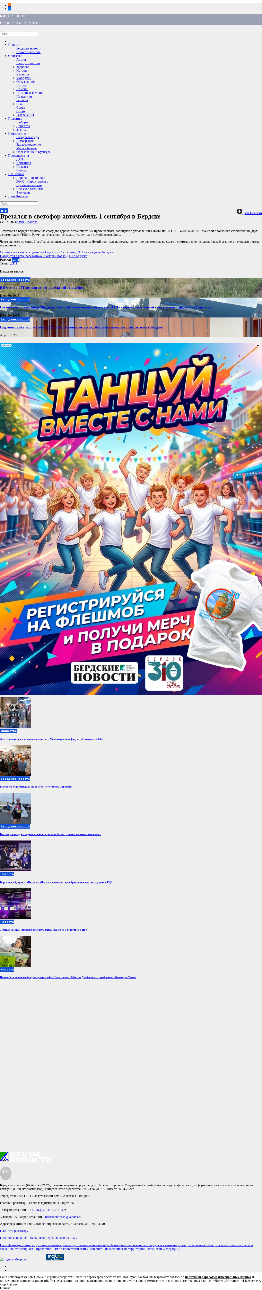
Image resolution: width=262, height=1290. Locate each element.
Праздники (24, 96)
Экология (23, 192)
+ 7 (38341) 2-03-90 (40, 1210)
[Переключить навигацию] (1, 30)
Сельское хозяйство (30, 189)
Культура (22, 74)
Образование (25, 81)
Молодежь (23, 78)
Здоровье (22, 67)
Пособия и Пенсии (29, 92)
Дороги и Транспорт (30, 177)
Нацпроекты (17, 133)
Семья (20, 107)
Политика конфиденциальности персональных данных (38, 1237)
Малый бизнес (26, 148)
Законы (21, 129)
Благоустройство (28, 63)
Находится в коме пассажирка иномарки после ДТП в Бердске (43, 256)
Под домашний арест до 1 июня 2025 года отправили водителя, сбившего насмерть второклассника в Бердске (81, 327)
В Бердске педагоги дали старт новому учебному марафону (36, 786)
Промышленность (29, 185)
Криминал (23, 163)
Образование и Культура (33, 152)
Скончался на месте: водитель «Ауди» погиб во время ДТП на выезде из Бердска (56, 252)
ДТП (19, 159)
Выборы (22, 122)
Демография (25, 141)
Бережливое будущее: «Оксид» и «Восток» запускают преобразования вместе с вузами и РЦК (56, 882)
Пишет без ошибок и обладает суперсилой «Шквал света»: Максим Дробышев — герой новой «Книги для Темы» (68, 977)
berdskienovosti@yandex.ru (63, 1217)
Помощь (22, 89)
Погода (21, 85)
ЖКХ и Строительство (32, 181)
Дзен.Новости (18, 196)
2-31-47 (60, 1210)
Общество (15, 55)
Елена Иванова (26, 222)
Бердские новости (12, 15)
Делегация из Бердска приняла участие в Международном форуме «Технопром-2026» (51, 738)
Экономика (16, 174)
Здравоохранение (28, 144)
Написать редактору (14, 1231)
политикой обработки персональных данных (218, 1277)
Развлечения (25, 115)
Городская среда (27, 137)
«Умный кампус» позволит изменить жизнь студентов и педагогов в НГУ (44, 929)
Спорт (20, 111)
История (22, 70)
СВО (19, 104)
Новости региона (28, 52)
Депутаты (23, 126)
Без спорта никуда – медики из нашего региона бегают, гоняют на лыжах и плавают (50, 834)
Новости (14, 44)
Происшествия (18, 155)
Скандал (22, 170)
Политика (15, 118)
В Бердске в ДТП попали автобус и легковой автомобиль (42, 287)
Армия (21, 59)
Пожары (22, 166)
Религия (22, 100)
